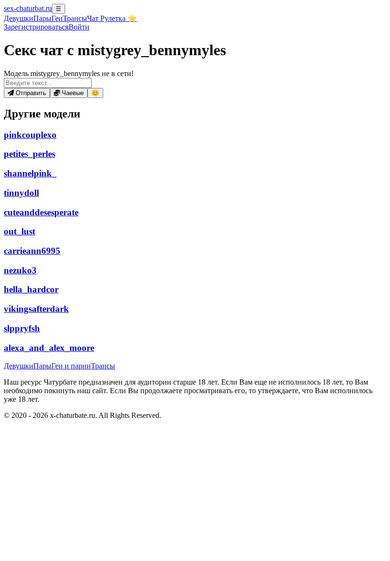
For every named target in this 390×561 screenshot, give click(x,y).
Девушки (18, 18)
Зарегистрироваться (36, 27)
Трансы (75, 18)
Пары (42, 18)
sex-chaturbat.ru (28, 8)
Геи (57, 18)
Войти (78, 27)
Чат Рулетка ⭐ (112, 18)
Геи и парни (71, 366)
